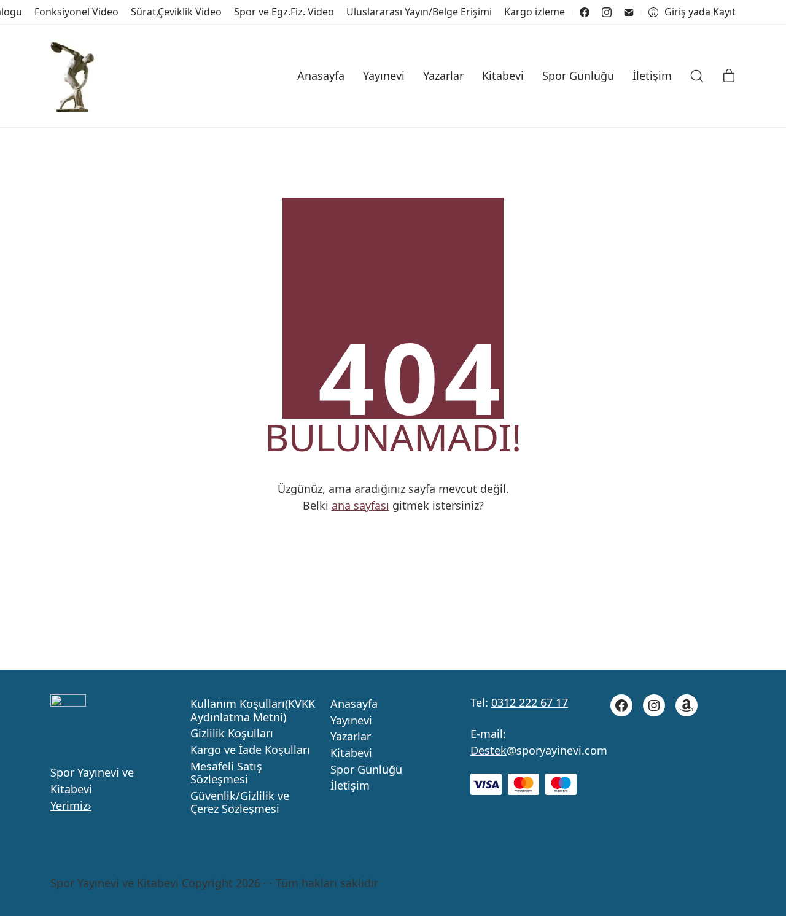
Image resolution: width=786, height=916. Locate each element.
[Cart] (729, 76)
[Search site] (697, 76)
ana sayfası (360, 505)
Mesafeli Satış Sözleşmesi (226, 773)
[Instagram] (607, 12)
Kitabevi (351, 753)
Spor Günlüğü (366, 770)
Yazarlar (350, 736)
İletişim (350, 786)
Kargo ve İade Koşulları (250, 750)
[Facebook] (585, 12)
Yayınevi (351, 721)
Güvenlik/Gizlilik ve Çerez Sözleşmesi (239, 803)
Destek (488, 750)
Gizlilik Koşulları (231, 733)
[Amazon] (686, 705)
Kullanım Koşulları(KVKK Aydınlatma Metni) (252, 710)
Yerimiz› (70, 805)
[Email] (629, 12)
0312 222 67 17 (529, 702)
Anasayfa (354, 704)
